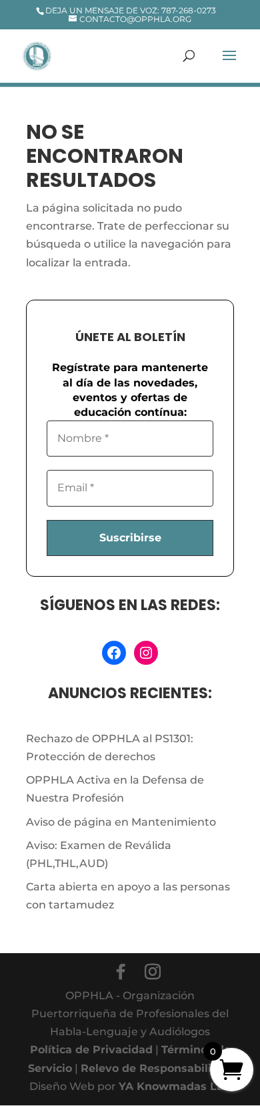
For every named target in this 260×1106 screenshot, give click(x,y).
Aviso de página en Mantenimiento (121, 822)
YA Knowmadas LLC (175, 1086)
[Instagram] (152, 972)
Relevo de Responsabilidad (157, 1068)
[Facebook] (120, 972)
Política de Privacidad (91, 1049)
